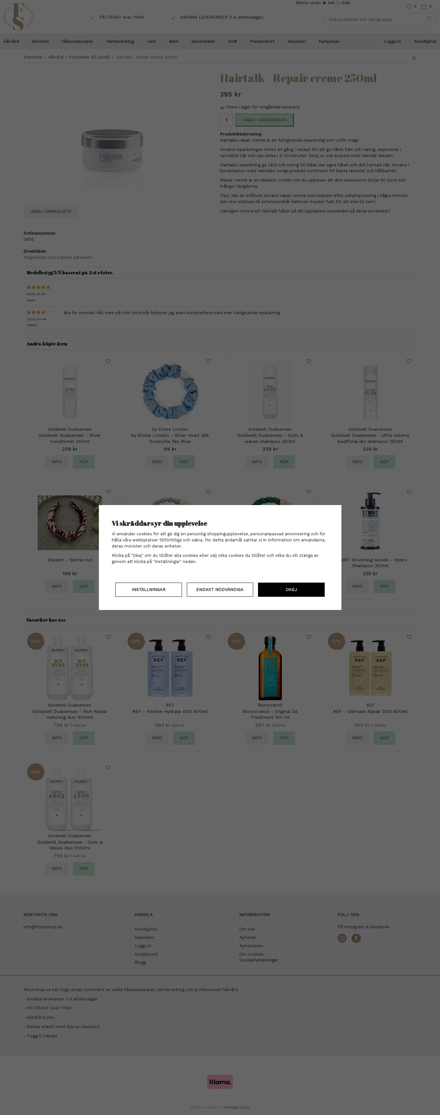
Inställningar (149, 589)
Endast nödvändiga (220, 589)
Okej (291, 589)
